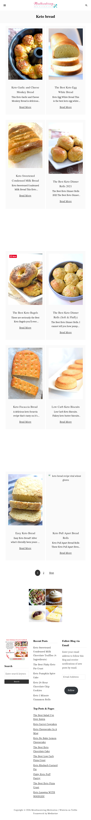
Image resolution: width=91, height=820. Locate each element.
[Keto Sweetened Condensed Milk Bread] (25, 145)
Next (51, 572)
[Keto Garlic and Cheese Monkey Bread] (25, 54)
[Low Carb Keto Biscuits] (66, 373)
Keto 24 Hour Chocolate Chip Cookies (41, 686)
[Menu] (4, 5)
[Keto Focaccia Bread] (25, 373)
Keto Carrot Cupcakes (45, 724)
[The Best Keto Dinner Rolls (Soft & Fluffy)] (66, 279)
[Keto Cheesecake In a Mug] (37, 614)
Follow (71, 690)
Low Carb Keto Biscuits (66, 407)
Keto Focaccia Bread (25, 407)
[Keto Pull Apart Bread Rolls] (66, 499)
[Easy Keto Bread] (25, 499)
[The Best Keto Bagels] (25, 279)
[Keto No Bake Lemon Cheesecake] (54, 614)
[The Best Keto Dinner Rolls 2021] (66, 148)
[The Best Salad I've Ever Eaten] (37, 597)
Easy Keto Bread (25, 533)
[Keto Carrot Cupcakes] (54, 597)
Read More (25, 107)
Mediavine (53, 813)
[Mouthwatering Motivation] (45, 5)
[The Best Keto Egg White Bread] (66, 54)
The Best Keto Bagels (25, 312)
